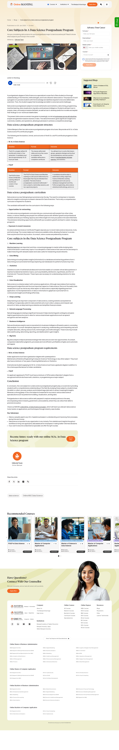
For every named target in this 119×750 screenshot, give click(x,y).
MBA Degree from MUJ (15, 647)
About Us (39, 608)
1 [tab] (58, 556)
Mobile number (87, 44)
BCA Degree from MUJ (15, 711)
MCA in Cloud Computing (82, 675)
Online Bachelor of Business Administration (24, 685)
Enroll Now (71, 438)
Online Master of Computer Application (23, 669)
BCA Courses (84, 615)
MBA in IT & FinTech (80, 650)
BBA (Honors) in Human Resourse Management (87, 694)
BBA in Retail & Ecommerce (49, 689)
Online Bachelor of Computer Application (23, 707)
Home (9, 20)
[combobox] (85, 47)
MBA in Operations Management (84, 656)
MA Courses (84, 622)
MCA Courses (85, 610)
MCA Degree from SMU (15, 678)
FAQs (98, 613)
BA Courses (84, 620)
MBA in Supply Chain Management (84, 658)
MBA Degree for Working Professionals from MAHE (22, 650)
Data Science (13, 46)
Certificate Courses (69, 615)
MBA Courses (84, 608)
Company (40, 605)
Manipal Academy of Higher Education (47, 624)
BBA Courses (84, 613)
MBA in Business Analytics (49, 650)
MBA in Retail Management (82, 661)
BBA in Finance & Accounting (17, 697)
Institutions (63, 4)
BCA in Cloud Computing (49, 711)
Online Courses (69, 605)
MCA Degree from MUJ (15, 672)
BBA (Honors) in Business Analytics (51, 700)
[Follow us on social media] (9, 481)
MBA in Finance (13, 661)
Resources (100, 605)
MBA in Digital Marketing (49, 647)
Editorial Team (19, 39)
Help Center (40, 613)
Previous (6, 536)
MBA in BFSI (79, 653)
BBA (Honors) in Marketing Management (85, 691)
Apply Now (92, 4)
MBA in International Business (50, 661)
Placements (100, 610)
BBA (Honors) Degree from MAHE (51, 694)
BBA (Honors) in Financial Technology (85, 689)
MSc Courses (84, 625)
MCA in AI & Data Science (82, 672)
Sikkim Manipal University (44, 629)
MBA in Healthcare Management (51, 656)
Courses (52, 4)
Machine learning (13, 247)
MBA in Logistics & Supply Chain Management (87, 647)
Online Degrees (86, 605)
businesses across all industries (65, 116)
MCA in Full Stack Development (50, 678)
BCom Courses (85, 618)
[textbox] (89, 55)
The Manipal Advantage (78, 4)
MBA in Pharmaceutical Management (52, 658)
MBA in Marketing (47, 653)
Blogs (15, 20)
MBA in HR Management (16, 658)
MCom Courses (85, 627)
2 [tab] (60, 556)
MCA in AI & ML (46, 675)
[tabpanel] (19, 534)
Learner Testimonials (102, 615)
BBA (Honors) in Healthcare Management (53, 697)
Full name (86, 31)
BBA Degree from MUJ (15, 689)
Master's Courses (69, 610)
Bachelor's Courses (69, 613)
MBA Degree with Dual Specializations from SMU (21, 653)
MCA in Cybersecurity (48, 672)
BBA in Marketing (14, 694)
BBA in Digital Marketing (49, 691)
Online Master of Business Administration (23, 644)
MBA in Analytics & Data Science (17, 656)
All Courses (67, 608)
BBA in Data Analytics (15, 700)
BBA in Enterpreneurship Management (19, 691)
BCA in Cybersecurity (48, 713)
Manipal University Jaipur (44, 626)
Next (113, 536)
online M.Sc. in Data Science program (33, 407)
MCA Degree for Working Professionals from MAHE (22, 675)
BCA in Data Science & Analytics (17, 713)
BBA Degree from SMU (81, 697)
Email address (87, 38)
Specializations (68, 618)
